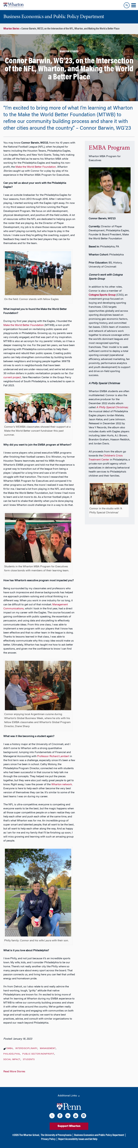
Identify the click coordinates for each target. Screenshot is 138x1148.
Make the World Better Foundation (23, 325)
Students (29, 1060)
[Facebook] (60, 1116)
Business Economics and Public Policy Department (99, 1135)
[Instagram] (83, 1116)
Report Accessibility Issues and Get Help (77, 1139)
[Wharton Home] (13, 5)
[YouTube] (75, 1116)
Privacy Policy (48, 1139)
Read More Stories (14, 1071)
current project (12, 377)
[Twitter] (52, 1116)
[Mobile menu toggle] (133, 5)
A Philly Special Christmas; (112, 407)
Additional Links (68, 1095)
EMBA (10, 1049)
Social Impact (11, 1060)
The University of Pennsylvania (56, 1135)
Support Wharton (69, 1126)
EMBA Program (109, 148)
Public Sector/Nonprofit (38, 1054)
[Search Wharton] (127, 5)
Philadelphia (11, 1054)
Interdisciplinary (26, 1049)
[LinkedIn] (68, 1116)
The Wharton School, (29, 1135)
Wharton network (61, 784)
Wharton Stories (11, 28)
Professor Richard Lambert (53, 756)
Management (48, 1049)
